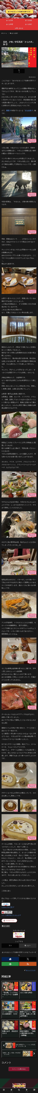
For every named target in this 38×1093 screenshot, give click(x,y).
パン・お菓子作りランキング (10, 915)
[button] (27, 945)
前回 (7, 110)
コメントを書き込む (19, 1069)
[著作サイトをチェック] (10, 959)
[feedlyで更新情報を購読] (10, 964)
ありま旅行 (7, 926)
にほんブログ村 (7, 907)
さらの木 (28, 110)
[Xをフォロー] (27, 959)
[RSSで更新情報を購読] (27, 964)
